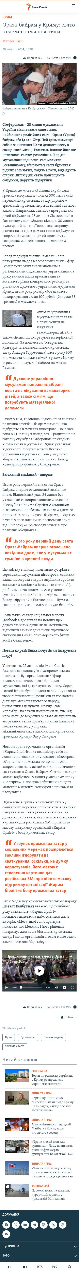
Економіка (39, 1071)
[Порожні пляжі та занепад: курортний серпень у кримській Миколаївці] (17, 1190)
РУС (54, 1267)
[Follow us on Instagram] (44, 1225)
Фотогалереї (40, 1186)
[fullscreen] (72, 987)
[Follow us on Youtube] (25, 1225)
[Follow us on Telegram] (34, 1225)
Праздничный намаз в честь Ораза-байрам (42, 957)
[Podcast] (62, 1225)
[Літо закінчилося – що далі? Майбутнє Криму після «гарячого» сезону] (17, 1124)
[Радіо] (9, 1267)
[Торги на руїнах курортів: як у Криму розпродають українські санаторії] (17, 1075)
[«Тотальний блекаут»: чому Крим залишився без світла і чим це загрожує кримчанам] (17, 1168)
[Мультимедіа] (25, 1267)
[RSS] (53, 1225)
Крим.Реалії (19, 961)
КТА (40, 1267)
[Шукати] (70, 1267)
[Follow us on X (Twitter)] (15, 1225)
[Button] (32, 58)
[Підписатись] (6, 1234)
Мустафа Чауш (12, 41)
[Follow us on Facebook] (6, 1225)
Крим (7, 17)
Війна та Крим (42, 1093)
